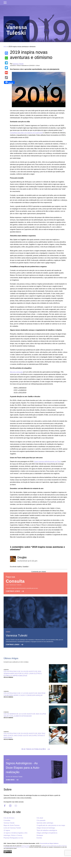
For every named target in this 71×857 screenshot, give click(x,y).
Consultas (7, 820)
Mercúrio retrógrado (16, 372)
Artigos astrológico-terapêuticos (47, 833)
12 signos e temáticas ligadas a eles (15, 833)
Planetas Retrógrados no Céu (13, 838)
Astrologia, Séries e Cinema (13, 835)
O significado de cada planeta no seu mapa (51, 825)
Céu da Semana (9, 818)
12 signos (7, 830)
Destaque (40, 835)
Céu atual (40, 818)
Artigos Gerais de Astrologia (46, 828)
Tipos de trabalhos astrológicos (47, 830)
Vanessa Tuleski (18, 64)
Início (5, 46)
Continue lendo (13, 591)
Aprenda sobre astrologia (45, 823)
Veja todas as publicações (33, 749)
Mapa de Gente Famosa (11, 825)
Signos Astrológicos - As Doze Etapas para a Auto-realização (23, 768)
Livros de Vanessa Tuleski (12, 828)
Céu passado (41, 820)
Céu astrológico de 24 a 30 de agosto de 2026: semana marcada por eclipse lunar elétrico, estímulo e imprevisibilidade (23, 673)
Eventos (39, 838)
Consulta (15, 581)
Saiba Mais (10, 780)
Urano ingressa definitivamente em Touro (47, 461)
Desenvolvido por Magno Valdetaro (49, 843)
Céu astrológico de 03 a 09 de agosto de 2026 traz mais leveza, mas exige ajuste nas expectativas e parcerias (24, 735)
